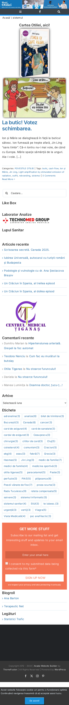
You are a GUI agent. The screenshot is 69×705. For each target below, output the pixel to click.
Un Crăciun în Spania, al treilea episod (29, 283)
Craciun (50, 447)
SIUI (35, 503)
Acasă (6, 17)
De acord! (34, 700)
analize (30, 416)
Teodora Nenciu (14, 356)
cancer (46, 422)
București (11, 422)
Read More (7, 179)
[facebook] (40, 11)
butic (44, 168)
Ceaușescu (42, 434)
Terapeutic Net (14, 606)
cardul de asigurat (16, 434)
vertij (26, 509)
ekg (8, 453)
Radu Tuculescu (15, 491)
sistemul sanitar (15, 503)
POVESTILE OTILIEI (24, 168)
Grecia (50, 453)
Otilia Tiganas (13, 368)
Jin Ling (13, 172)
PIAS (26, 478)
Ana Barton (11, 598)
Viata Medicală (15, 516)
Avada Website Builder (45, 666)
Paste (55, 472)
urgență (10, 509)
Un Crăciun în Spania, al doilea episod (29, 291)
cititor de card (32, 441)
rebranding (24, 175)
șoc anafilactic (40, 516)
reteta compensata (44, 491)
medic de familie (50, 459)
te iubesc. (51, 503)
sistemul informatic (34, 497)
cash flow (54, 168)
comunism (31, 447)
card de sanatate (43, 428)
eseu (21, 453)
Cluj (51, 441)
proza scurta (46, 484)
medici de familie (16, 466)
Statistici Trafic (14, 619)
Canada (29, 422)
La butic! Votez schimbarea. (19, 125)
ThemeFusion (10, 669)
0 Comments (49, 175)
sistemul (36, 175)
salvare (10, 497)
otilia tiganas (13, 472)
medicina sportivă (44, 466)
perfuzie (10, 478)
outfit (15, 175)
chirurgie (11, 441)
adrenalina (12, 416)
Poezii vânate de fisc (18, 484)
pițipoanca (43, 478)
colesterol (11, 447)
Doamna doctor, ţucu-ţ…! (46, 385)
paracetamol (36, 472)
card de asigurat (15, 428)
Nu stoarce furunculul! (41, 368)
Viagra (40, 509)
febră (35, 453)
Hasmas (10, 459)
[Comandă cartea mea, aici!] (34, 30)
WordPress (60, 669)
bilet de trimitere (52, 416)
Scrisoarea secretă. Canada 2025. (26, 249)
